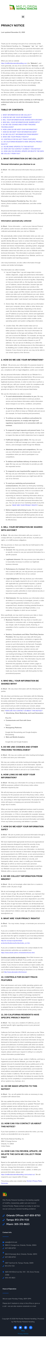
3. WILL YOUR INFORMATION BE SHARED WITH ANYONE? (21, 120)
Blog (23, 1331)
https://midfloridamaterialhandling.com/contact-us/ (18, 1174)
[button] (23, 17)
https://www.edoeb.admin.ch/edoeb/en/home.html (18, 952)
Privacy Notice (23, 1334)
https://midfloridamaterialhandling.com (14, 63)
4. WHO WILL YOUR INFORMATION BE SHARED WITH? (20, 122)
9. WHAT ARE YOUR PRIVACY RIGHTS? (15, 137)
